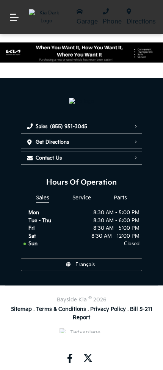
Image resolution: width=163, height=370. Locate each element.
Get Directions (52, 142)
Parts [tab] (120, 197)
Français (85, 265)
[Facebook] (69, 358)
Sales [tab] (42, 197)
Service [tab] (81, 197)
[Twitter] (87, 358)
